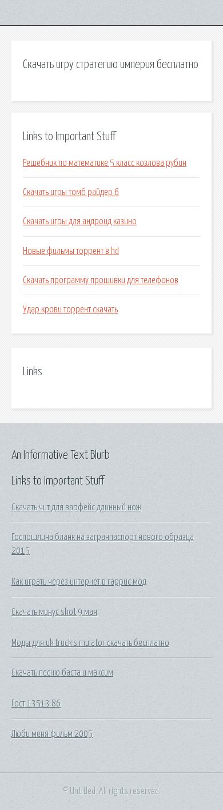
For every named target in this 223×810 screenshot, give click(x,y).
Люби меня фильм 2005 (52, 733)
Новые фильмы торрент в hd (71, 251)
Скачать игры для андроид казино (80, 221)
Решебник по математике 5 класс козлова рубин (104, 163)
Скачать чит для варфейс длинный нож (76, 507)
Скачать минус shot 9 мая (54, 612)
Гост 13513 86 (36, 703)
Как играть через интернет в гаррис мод (78, 581)
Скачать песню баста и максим (62, 672)
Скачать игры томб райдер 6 (71, 192)
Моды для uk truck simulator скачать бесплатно (90, 643)
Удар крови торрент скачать (70, 309)
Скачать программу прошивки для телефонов (100, 280)
